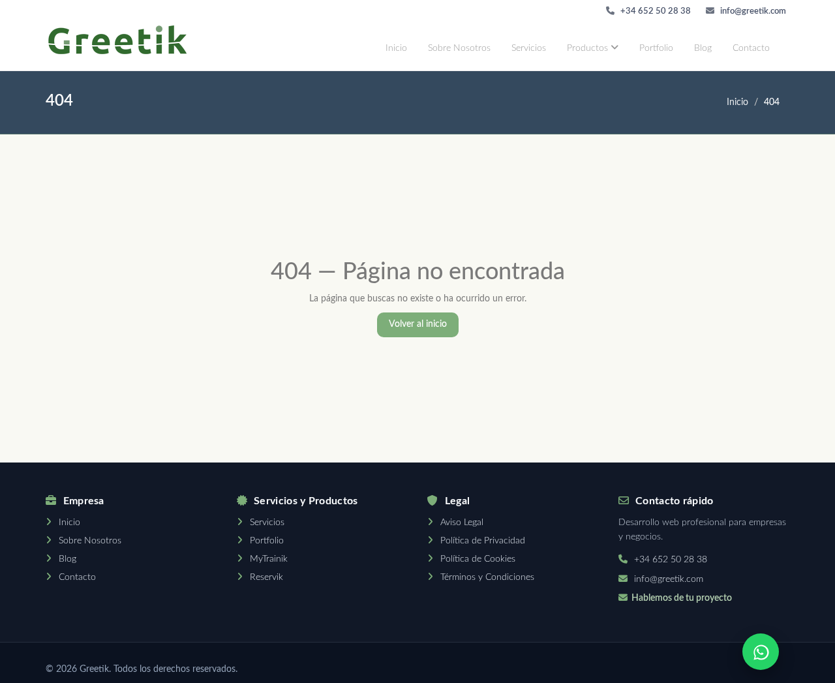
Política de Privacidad (482, 540)
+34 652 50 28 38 (654, 11)
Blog (703, 48)
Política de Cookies (477, 559)
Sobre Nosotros (459, 48)
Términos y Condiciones (487, 577)
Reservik (266, 577)
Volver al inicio (418, 324)
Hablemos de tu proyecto (681, 598)
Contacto (751, 48)
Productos (589, 48)
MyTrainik (269, 559)
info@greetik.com (752, 11)
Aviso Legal (461, 522)
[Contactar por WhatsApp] (760, 651)
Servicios (528, 48)
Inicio (396, 48)
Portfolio (656, 48)
